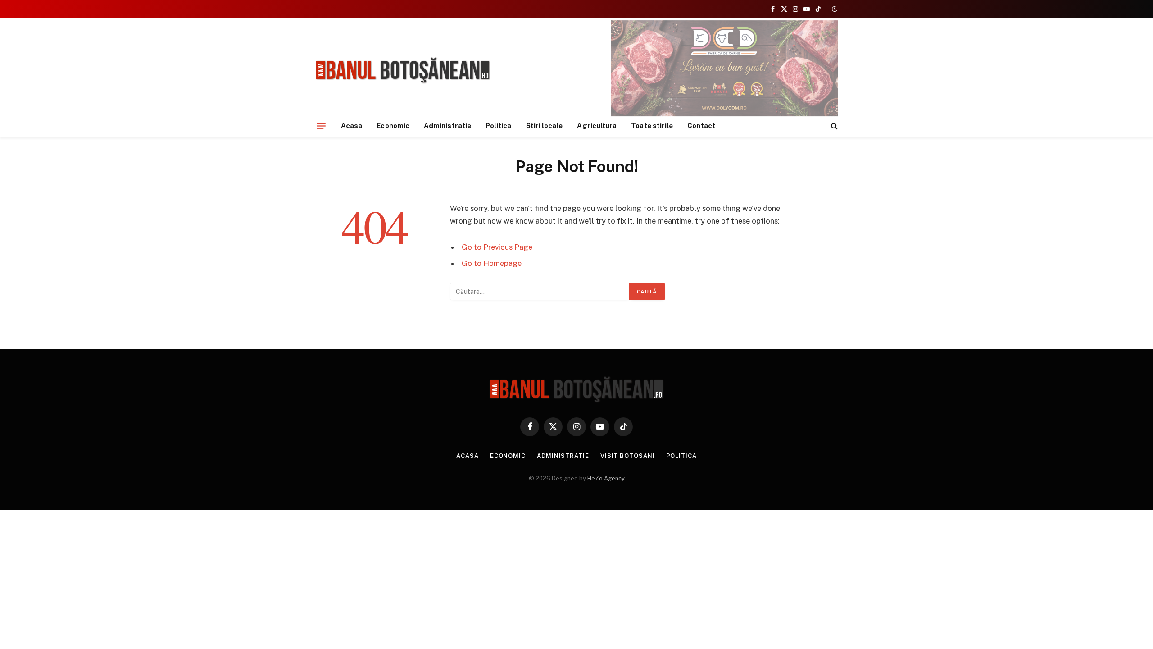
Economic (393, 125)
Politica (499, 125)
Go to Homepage (492, 263)
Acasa (351, 125)
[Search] (833, 126)
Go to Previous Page (497, 246)
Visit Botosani (627, 455)
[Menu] (321, 125)
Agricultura (597, 125)
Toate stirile (652, 125)
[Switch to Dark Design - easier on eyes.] (834, 9)
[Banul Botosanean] (403, 70)
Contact (701, 125)
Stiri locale (544, 125)
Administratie (447, 125)
